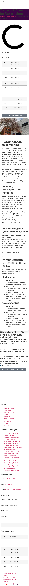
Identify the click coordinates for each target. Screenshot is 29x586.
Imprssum (6, 575)
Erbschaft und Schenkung (11, 451)
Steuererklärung (11, 16)
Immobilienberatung (9, 449)
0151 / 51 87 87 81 (10, 484)
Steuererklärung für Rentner (12, 443)
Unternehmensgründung (11, 445)
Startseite (2, 16)
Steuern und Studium (10, 436)
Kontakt (6, 414)
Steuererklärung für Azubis (11, 434)
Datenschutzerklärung (9, 573)
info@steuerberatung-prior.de (13, 489)
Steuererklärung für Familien (12, 441)
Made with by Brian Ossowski (9, 585)
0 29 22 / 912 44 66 (9, 478)
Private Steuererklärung (10, 439)
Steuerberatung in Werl (10, 408)
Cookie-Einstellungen (9, 577)
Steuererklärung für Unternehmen (13, 447)
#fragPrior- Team (9, 412)
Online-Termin (8, 416)
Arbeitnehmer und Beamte (11, 437)
